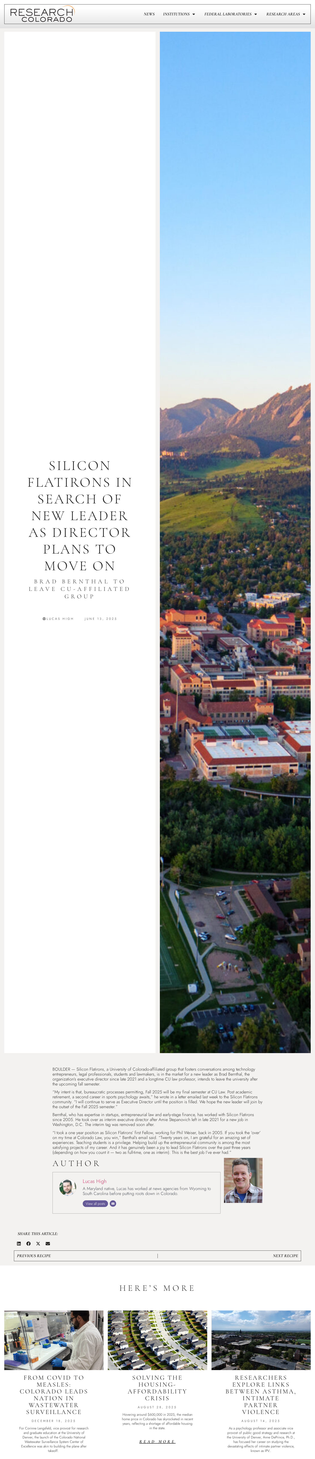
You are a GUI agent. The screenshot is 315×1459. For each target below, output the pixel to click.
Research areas (283, 14)
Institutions (176, 14)
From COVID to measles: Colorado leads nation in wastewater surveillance (54, 1395)
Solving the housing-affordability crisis (157, 1388)
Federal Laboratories (227, 14)
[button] (19, 1243)
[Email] (113, 1203)
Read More (157, 1441)
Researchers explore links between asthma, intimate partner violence (261, 1395)
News (149, 14)
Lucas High (94, 1181)
